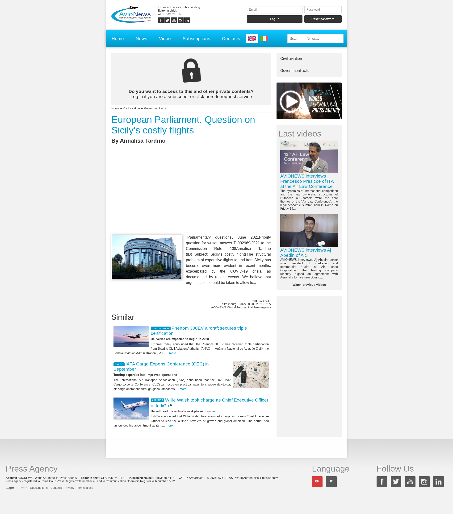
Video (165, 38)
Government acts (155, 108)
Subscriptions (196, 38)
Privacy (69, 487)
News (141, 38)
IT (331, 481)
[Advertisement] (191, 198)
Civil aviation (131, 108)
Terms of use (85, 487)
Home (118, 38)
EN (317, 481)
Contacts (231, 38)
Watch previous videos (309, 284)
